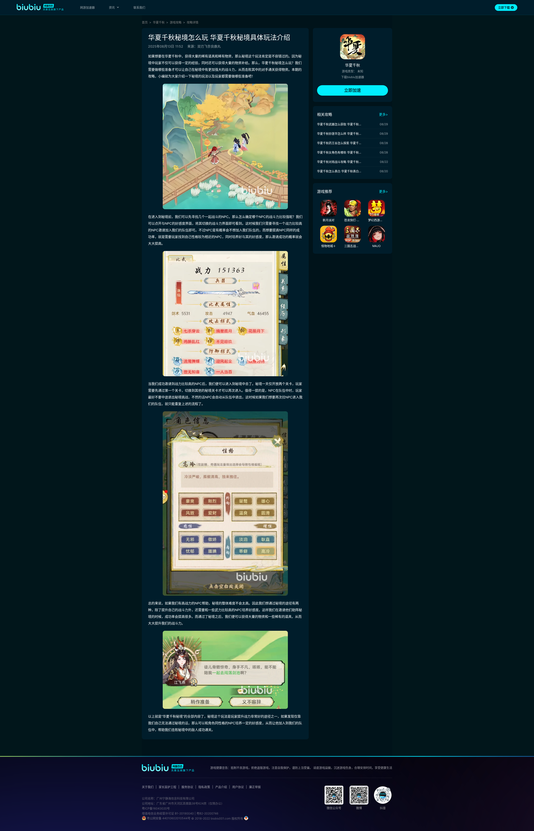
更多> (383, 114)
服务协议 (187, 786)
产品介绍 (221, 786)
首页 (145, 22)
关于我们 (148, 786)
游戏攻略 (175, 22)
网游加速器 (87, 7)
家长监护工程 (167, 786)
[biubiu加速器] (40, 7)
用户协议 (238, 786)
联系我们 (139, 7)
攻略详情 (192, 22)
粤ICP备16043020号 (156, 808)
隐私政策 (204, 786)
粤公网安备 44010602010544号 (168, 818)
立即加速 (352, 90)
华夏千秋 (159, 22)
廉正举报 (255, 786)
